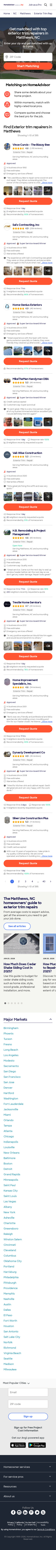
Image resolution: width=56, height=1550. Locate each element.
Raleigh (8, 1234)
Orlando (9, 1120)
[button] (8, 190)
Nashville (9, 1299)
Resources (10, 1486)
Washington (11, 1098)
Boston (8, 1163)
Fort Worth (10, 1320)
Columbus (10, 1255)
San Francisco (12, 1076)
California (19, 1523)
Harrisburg (10, 1272)
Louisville (9, 1147)
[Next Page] (50, 881)
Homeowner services (17, 1467)
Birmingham (11, 1028)
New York (9, 1212)
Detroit (8, 1169)
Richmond (10, 1347)
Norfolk (8, 1342)
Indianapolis (11, 1141)
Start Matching (28, 66)
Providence (11, 1288)
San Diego (10, 1071)
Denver (8, 1087)
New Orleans (11, 1152)
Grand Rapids (12, 1174)
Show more (47, 183)
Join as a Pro (35, 4)
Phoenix (8, 1033)
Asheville (9, 1217)
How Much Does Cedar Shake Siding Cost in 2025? (20, 967)
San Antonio (11, 1331)
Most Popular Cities (14, 1383)
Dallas (7, 1309)
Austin (7, 1304)
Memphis (9, 1293)
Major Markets (15, 1019)
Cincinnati (10, 1244)
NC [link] (15, 13)
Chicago (9, 1136)
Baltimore (10, 1158)
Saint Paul (10, 1185)
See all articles (17, 926)
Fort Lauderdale (13, 1104)
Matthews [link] (25, 13)
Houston (9, 1326)
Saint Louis (10, 1196)
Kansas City (11, 1190)
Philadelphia (11, 1277)
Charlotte (10, 1223)
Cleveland (10, 1250)
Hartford (9, 1093)
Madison (9, 1364)
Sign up (28, 1416)
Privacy (10, 1523)
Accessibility (43, 1523)
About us (9, 1496)
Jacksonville (11, 1109)
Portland (9, 1266)
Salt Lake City (12, 1337)
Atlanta (8, 1131)
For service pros (13, 1476)
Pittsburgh (10, 1282)
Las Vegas (10, 1201)
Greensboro (11, 1228)
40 (44, 881)
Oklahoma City (13, 1261)
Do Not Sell (30, 1523)
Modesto (9, 1060)
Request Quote (28, 201)
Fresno (8, 1044)
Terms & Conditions (46, 1529)
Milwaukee (10, 1369)
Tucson (8, 1039)
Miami (7, 1114)
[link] (28, 151)
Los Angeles (11, 1055)
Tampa (8, 1125)
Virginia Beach (12, 1353)
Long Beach (11, 1049)
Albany (8, 1207)
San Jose (9, 1082)
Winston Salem (13, 1239)
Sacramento (11, 1066)
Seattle (8, 1358)
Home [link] (7, 13)
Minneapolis (11, 1179)
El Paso (8, 1315)
